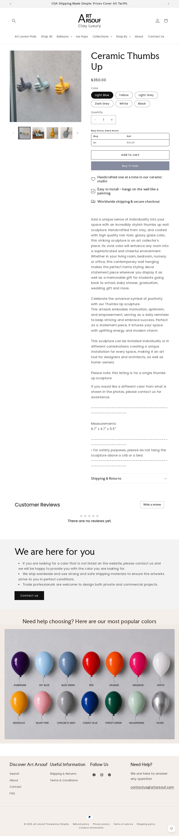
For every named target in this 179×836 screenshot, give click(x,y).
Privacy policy (101, 824)
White (124, 103)
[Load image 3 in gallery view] (52, 133)
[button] (14, 21)
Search (14, 774)
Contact (16, 787)
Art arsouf (39, 824)
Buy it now (130, 166)
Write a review (152, 504)
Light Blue (102, 95)
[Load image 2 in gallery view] (38, 133)
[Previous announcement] (11, 3)
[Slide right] (77, 133)
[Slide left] (13, 133)
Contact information (91, 827)
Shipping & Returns (63, 774)
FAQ (12, 793)
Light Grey (146, 95)
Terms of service (123, 824)
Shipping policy (146, 824)
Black (142, 103)
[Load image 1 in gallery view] (24, 133)
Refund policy (81, 824)
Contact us (29, 596)
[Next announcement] (168, 3)
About (14, 780)
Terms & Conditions (64, 780)
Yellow (124, 95)
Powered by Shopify (57, 824)
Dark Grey (102, 103)
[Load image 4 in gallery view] (66, 133)
